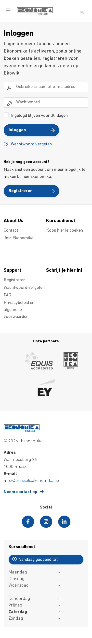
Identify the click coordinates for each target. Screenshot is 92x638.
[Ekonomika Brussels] (35, 13)
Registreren (21, 191)
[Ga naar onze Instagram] (46, 522)
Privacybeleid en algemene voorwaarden (19, 310)
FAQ (7, 295)
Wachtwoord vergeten (31, 144)
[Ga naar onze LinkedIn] (64, 522)
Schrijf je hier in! (64, 270)
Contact (11, 230)
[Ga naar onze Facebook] (28, 522)
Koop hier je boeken (64, 230)
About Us (13, 220)
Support (12, 270)
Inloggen (17, 130)
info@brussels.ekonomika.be (31, 481)
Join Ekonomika (18, 238)
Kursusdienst (60, 220)
